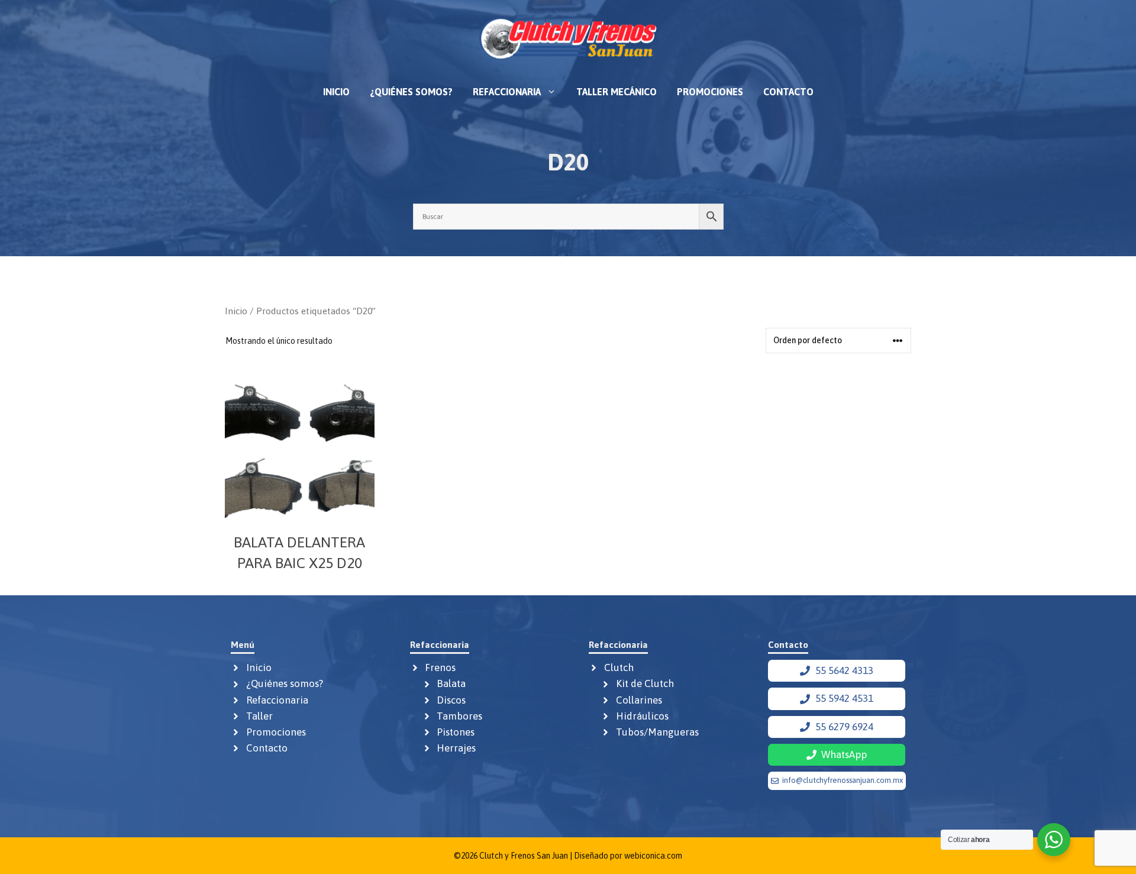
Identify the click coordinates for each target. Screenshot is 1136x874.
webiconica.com (653, 855)
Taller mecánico (616, 91)
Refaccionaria (507, 91)
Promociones (710, 91)
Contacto (788, 91)
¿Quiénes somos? (411, 91)
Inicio (336, 91)
